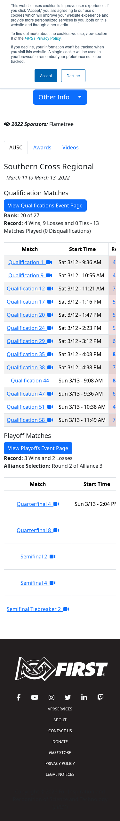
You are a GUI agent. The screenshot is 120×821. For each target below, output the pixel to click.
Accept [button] (46, 75)
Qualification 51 (27, 406)
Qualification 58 (27, 419)
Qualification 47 (27, 393)
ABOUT (60, 720)
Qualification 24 (27, 327)
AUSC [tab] (15, 147)
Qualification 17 (27, 301)
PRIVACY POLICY (60, 763)
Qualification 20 (27, 314)
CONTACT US (60, 730)
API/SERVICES (60, 709)
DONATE (60, 741)
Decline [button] (73, 75)
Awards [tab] (42, 147)
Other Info (56, 97)
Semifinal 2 (35, 556)
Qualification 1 (27, 262)
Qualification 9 (27, 275)
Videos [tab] (70, 147)
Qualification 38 (27, 367)
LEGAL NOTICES (60, 774)
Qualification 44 (30, 380)
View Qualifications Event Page (45, 205)
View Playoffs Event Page (38, 448)
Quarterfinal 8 (35, 530)
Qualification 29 (27, 341)
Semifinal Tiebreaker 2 (35, 609)
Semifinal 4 (35, 582)
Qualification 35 (27, 354)
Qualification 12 (27, 288)
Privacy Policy (42, 38)
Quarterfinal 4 (35, 503)
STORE (60, 752)
